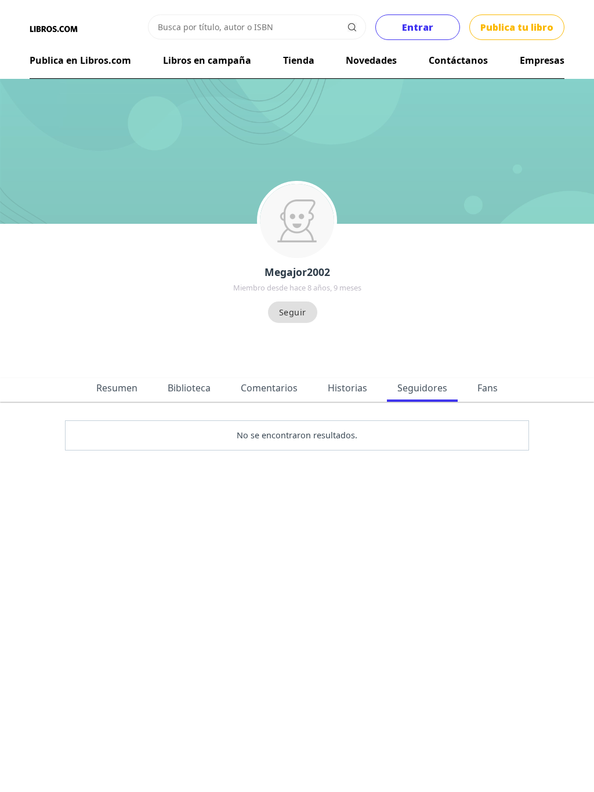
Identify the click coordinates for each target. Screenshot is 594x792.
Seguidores (422, 388)
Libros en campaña (207, 60)
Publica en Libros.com (80, 60)
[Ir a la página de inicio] (53, 29)
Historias (347, 388)
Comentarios (269, 388)
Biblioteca (189, 388)
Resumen (116, 388)
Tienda (298, 60)
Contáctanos (458, 60)
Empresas (542, 60)
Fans (487, 388)
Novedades (371, 60)
